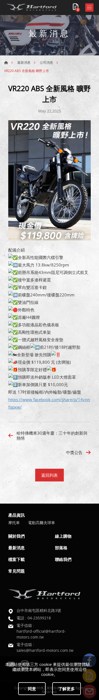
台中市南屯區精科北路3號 (38, 610)
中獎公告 (74, 452)
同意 (32, 688)
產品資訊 (16, 514)
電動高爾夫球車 (41, 522)
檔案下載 (16, 559)
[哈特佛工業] (32, 7)
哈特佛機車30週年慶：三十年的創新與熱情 (51, 435)
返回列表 (49, 475)
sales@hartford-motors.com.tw (44, 650)
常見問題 (16, 570)
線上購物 (63, 536)
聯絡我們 (63, 559)
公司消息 (46, 62)
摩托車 (14, 522)
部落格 (61, 547)
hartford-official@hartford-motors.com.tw (41, 634)
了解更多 (66, 688)
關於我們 (16, 536)
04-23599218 (39, 617)
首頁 (6, 63)
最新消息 (24, 62)
